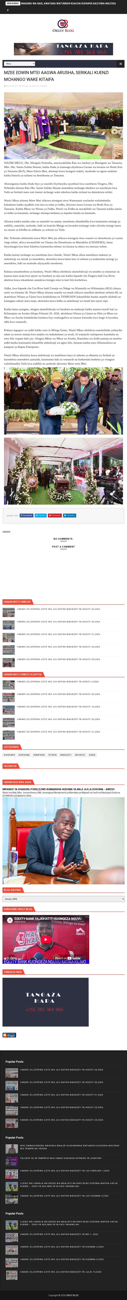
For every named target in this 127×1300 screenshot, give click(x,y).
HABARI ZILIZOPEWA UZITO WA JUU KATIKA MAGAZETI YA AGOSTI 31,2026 (58, 634)
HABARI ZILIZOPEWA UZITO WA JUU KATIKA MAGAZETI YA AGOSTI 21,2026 (58, 732)
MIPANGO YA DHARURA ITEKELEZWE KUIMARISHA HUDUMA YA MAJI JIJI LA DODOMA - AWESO (58, 789)
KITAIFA (53, 755)
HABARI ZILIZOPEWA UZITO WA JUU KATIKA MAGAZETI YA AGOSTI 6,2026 (58, 681)
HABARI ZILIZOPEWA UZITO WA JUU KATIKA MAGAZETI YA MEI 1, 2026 (59, 1234)
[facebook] (8, 10)
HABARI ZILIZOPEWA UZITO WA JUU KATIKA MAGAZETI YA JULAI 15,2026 (60, 1272)
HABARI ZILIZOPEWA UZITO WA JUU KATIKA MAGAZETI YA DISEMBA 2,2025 (62, 1247)
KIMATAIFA (39, 755)
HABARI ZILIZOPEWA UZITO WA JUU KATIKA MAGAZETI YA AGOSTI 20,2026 (58, 694)
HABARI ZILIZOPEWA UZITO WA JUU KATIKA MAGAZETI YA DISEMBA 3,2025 (62, 1259)
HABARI (43, 86)
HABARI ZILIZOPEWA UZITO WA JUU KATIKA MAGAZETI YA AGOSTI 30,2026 (58, 621)
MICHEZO (80, 755)
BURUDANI (24, 755)
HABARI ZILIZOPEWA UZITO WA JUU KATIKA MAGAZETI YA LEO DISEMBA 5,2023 (64, 1196)
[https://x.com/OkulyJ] (13, 10)
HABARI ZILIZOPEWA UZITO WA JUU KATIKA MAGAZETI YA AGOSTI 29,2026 (58, 659)
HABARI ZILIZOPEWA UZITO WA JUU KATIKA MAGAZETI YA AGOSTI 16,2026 (58, 707)
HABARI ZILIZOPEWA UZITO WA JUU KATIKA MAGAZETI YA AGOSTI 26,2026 (58, 609)
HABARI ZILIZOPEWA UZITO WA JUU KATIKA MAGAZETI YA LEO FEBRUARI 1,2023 (64, 1171)
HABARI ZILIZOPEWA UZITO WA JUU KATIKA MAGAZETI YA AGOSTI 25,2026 (58, 647)
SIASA (92, 755)
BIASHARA (9, 755)
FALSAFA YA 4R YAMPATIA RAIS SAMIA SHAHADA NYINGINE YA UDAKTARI (61, 1158)
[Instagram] (18, 10)
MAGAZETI (65, 755)
